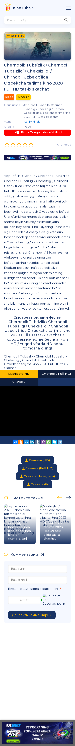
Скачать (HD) (39, 460)
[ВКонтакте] (15, 442)
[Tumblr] (37, 442)
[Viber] (43, 442)
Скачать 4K (39, 484)
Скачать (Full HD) (39, 468)
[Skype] (54, 442)
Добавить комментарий (32, 615)
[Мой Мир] (26, 442)
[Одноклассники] (20, 442)
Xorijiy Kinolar (32, 121)
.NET (26, 8)
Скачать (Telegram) (39, 476)
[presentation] (59, 497)
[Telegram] (60, 442)
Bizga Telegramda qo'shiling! (41, 132)
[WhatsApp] (48, 442)
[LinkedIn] (32, 442)
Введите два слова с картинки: (33, 589)
